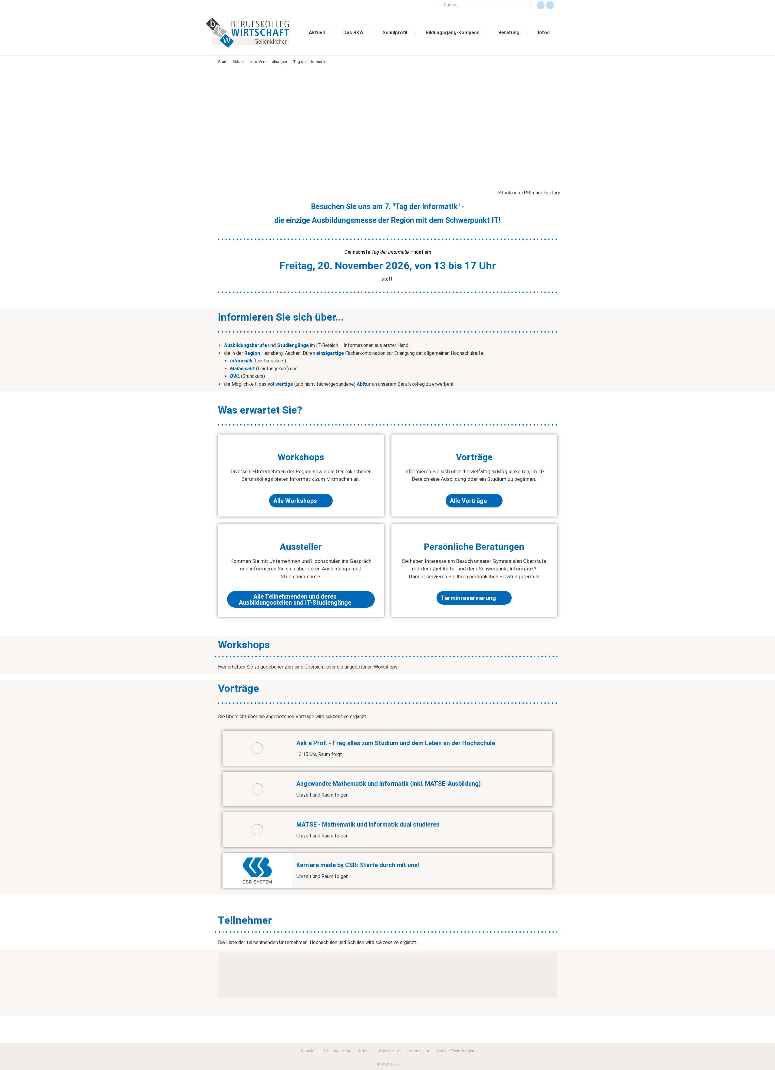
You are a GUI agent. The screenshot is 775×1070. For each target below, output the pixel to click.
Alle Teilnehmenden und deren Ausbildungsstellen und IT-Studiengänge (295, 599)
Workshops (301, 457)
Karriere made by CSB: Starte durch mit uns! (357, 865)
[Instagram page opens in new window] (550, 5)
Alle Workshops (295, 500)
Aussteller (301, 546)
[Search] (525, 5)
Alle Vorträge (468, 500)
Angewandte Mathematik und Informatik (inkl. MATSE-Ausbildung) (388, 783)
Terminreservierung (468, 598)
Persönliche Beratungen (474, 546)
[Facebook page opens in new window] (541, 5)
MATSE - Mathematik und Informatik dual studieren (368, 824)
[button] (225, 975)
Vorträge (474, 457)
